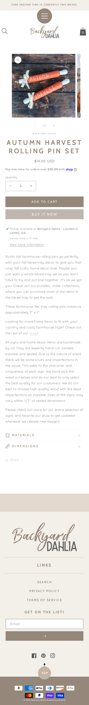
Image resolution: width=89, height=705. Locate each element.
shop (33, 333)
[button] (5, 31)
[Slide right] (54, 125)
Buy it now (44, 214)
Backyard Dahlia (38, 700)
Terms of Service (44, 600)
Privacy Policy (44, 591)
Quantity (11, 177)
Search (44, 582)
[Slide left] (35, 125)
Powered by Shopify (56, 700)
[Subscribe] (44, 636)
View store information (27, 244)
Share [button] (14, 460)
